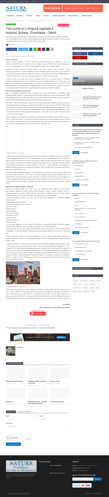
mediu (97, 288)
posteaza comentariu (13, 444)
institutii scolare (77, 291)
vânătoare (86, 291)
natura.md (12, 44)
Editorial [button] (20, 15)
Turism (13, 20)
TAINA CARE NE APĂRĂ (55, 465)
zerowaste (92, 280)
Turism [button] (37, 15)
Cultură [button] (46, 15)
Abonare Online (87, 15)
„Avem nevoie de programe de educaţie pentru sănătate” (91, 106)
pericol (99, 280)
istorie (92, 291)
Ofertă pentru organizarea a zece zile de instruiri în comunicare (92, 97)
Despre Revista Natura (12, 1)
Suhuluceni (9, 402)
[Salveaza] (52, 49)
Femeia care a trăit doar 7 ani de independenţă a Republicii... (92, 114)
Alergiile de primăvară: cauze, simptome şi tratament (22, 328)
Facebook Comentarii (24, 412)
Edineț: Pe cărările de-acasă (14, 381)
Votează (76, 152)
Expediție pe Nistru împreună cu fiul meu (37, 382)
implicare (85, 288)
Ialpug (80, 284)
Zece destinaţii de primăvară (47, 328)
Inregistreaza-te (97, 1)
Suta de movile (54, 381)
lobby (74, 284)
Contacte (33, 1)
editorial (93, 284)
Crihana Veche (76, 288)
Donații (21, 1)
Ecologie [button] (29, 15)
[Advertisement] (87, 35)
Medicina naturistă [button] (58, 15)
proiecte (86, 284)
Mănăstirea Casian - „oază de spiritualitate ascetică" (37, 402)
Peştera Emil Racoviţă (57, 402)
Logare (89, 1)
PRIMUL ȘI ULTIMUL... (88, 88)
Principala (10, 15)
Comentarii (11, 412)
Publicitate (88, 493)
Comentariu (9, 423)
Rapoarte (27, 1)
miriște (91, 288)
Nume (7, 416)
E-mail (41, 416)
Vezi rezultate (84, 152)
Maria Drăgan (83, 280)
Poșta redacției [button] (73, 15)
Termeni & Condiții (97, 493)
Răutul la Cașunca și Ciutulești (57, 473)
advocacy (75, 280)
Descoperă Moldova (20, 20)
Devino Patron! (64, 25)
